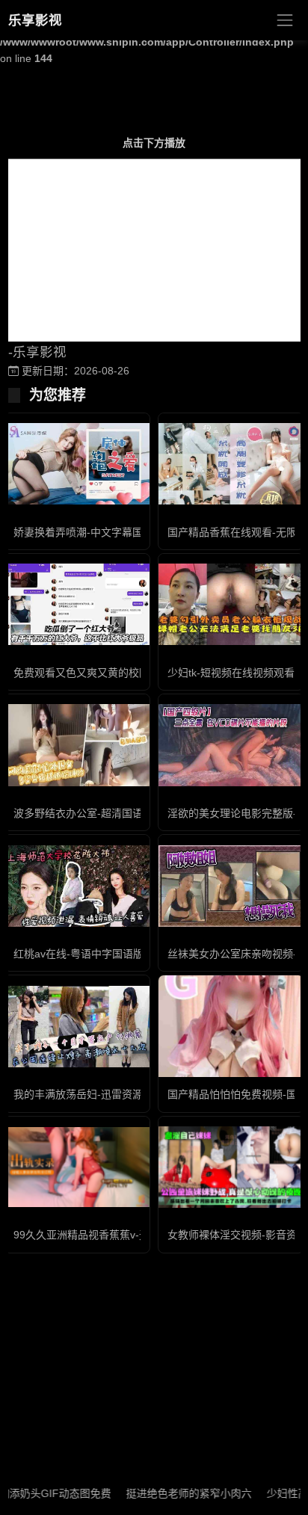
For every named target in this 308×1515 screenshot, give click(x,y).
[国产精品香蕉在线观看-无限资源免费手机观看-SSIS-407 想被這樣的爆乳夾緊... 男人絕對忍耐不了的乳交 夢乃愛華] (231, 464)
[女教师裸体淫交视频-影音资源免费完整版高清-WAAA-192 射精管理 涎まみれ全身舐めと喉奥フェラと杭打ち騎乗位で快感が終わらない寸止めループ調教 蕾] (231, 1167)
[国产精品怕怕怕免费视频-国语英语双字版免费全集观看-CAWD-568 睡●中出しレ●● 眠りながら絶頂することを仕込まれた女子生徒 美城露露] (231, 1026)
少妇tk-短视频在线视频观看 (231, 673)
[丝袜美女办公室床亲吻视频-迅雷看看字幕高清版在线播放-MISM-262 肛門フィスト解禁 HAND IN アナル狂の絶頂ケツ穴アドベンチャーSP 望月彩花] (231, 886)
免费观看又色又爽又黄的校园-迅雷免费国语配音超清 (135, 673)
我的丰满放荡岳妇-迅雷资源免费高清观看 (109, 1094)
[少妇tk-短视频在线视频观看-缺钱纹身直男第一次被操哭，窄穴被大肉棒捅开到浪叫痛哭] (231, 604)
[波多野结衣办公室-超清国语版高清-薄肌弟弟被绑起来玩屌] (77, 745)
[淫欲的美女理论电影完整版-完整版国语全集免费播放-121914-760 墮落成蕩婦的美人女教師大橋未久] (231, 745)
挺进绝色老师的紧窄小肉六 (175, 1493)
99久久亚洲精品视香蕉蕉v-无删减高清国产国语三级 (133, 1235)
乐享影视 (35, 20)
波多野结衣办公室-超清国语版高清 (93, 813)
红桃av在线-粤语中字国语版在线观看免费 (109, 954)
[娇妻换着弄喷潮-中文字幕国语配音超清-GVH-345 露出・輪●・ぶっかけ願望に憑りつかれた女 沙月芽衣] (77, 464)
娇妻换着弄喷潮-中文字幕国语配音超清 (104, 532)
